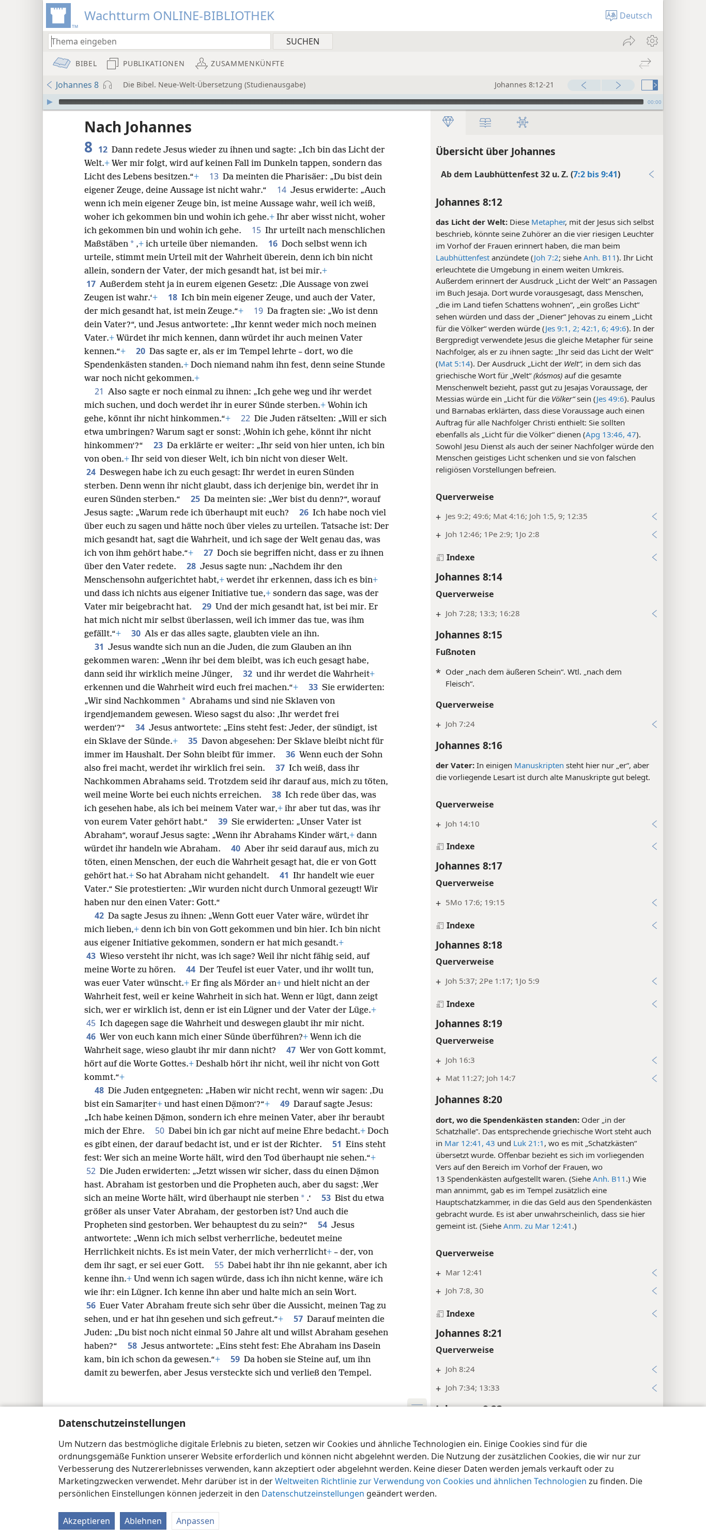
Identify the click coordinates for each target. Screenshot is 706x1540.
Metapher (548, 222)
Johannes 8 (77, 84)
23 (159, 445)
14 (282, 189)
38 (277, 794)
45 (92, 1023)
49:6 (617, 328)
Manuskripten (539, 765)
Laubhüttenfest (462, 257)
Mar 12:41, (464, 1143)
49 (285, 1103)
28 (192, 566)
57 (299, 1318)
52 (92, 1171)
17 (92, 283)
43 (489, 1143)
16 (274, 243)
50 (160, 1130)
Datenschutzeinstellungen (313, 1493)
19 (259, 310)
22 (246, 418)
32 (248, 673)
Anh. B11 (600, 257)
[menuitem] (651, 41)
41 (285, 875)
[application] (353, 102)
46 (92, 1036)
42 (100, 915)
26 (305, 512)
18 (173, 297)
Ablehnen (143, 1521)
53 (327, 1197)
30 (137, 633)
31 (100, 646)
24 (92, 472)
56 (92, 1305)
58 (133, 1345)
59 (236, 1359)
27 (209, 552)
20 (141, 351)
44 (191, 969)
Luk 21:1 (528, 1143)
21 (100, 391)
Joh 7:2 (546, 257)
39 (223, 821)
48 (100, 1090)
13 (215, 176)
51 (338, 1144)
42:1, (589, 328)
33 (314, 687)
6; (604, 328)
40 (236, 848)
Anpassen (195, 1521)
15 (257, 230)
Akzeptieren (86, 1521)
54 (323, 1224)
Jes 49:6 (610, 398)
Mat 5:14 (454, 363)
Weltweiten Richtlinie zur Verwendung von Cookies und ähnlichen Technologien (431, 1481)
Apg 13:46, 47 (611, 434)
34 (141, 727)
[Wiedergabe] (49, 102)
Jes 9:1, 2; (562, 328)
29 (207, 606)
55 (220, 1265)
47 (292, 1050)
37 (281, 767)
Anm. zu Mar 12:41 (537, 1226)
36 (291, 754)
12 (104, 149)
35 (193, 740)
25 (196, 499)
